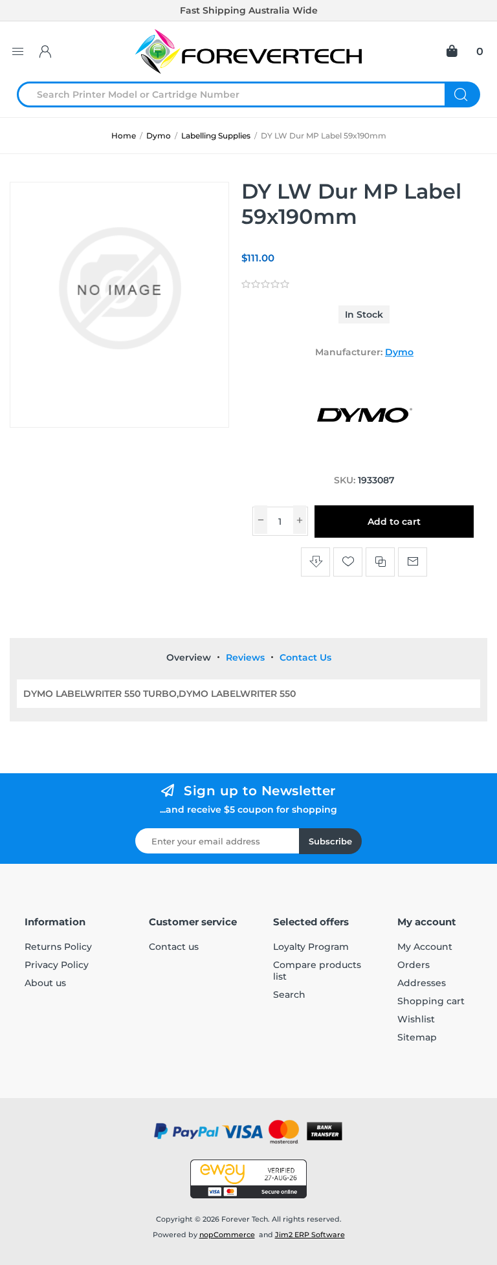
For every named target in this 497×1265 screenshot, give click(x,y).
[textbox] (239, 94)
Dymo (399, 352)
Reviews (245, 657)
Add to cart (394, 521)
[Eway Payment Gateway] (248, 1179)
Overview (188, 657)
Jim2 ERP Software (310, 1234)
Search (462, 94)
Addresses (421, 983)
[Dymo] (364, 455)
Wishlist (416, 1019)
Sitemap (417, 1037)
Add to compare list (380, 562)
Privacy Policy (57, 965)
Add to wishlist (347, 562)
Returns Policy (58, 946)
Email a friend (412, 562)
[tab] (188, 657)
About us (45, 983)
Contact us (174, 946)
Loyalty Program (311, 946)
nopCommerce (227, 1234)
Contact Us (305, 657)
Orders (413, 965)
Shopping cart (431, 1001)
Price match (315, 562)
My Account (424, 946)
